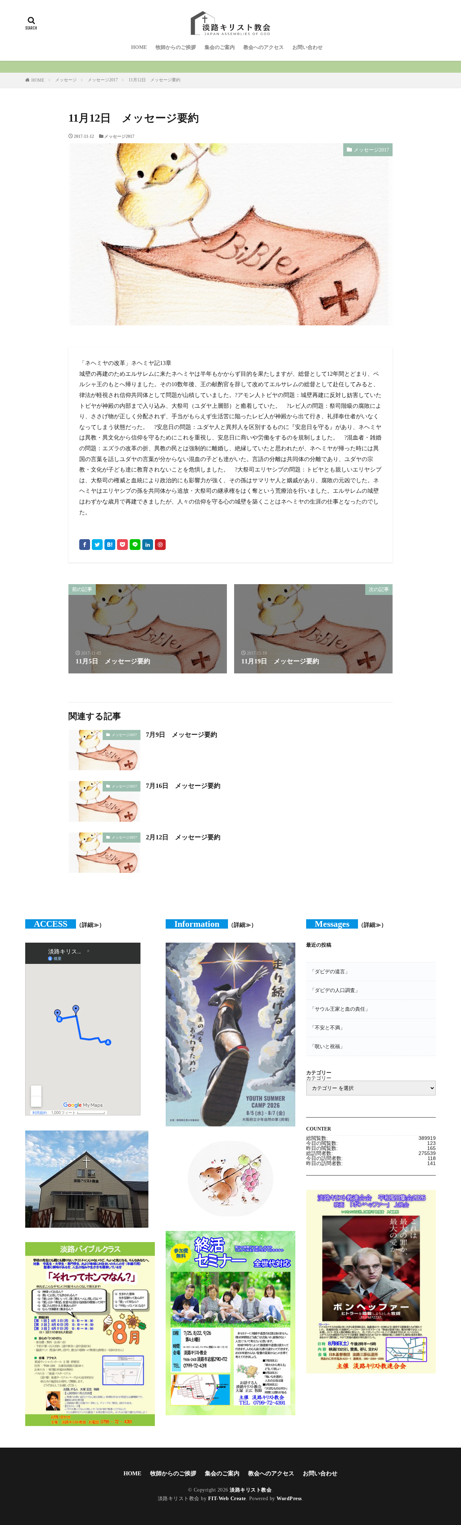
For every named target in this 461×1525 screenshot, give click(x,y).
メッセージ (66, 79)
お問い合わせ (307, 47)
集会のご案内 (220, 47)
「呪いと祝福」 (327, 1046)
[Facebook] (84, 544)
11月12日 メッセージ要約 (154, 79)
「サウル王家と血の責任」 (340, 1009)
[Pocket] (122, 544)
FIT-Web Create (227, 1498)
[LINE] (135, 544)
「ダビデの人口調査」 (335, 990)
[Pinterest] (160, 544)
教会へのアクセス (263, 47)
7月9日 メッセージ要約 (181, 734)
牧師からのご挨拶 (176, 47)
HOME (139, 47)
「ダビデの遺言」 (330, 971)
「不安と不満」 (327, 1027)
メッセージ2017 (103, 79)
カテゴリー (318, 1077)
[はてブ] (109, 544)
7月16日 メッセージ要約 (183, 785)
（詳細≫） (90, 925)
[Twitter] (97, 544)
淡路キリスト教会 (251, 1490)
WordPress (289, 1498)
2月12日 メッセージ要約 (183, 837)
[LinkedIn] (147, 544)
